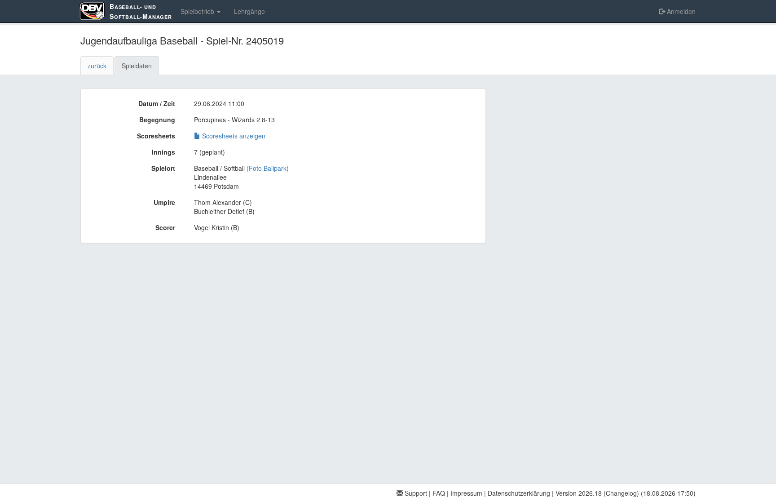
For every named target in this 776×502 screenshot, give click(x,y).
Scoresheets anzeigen (232, 135)
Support (415, 493)
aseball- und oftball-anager (141, 11)
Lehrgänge (249, 11)
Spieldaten (137, 65)
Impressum (466, 493)
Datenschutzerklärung (519, 493)
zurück (97, 65)
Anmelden (680, 11)
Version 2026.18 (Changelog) (597, 493)
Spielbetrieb (198, 11)
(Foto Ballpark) (268, 168)
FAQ (438, 493)
